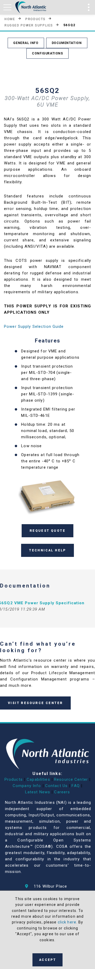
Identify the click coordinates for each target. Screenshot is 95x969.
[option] (47, 495)
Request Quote (47, 531)
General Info (25, 43)
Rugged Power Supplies (28, 25)
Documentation (67, 43)
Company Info (27, 785)
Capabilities (38, 779)
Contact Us (56, 785)
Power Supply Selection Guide (34, 326)
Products (35, 19)
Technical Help (47, 550)
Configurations (47, 53)
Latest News (37, 792)
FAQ (75, 785)
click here (67, 922)
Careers (62, 792)
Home (9, 19)
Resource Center (71, 779)
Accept (47, 960)
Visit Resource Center (35, 703)
